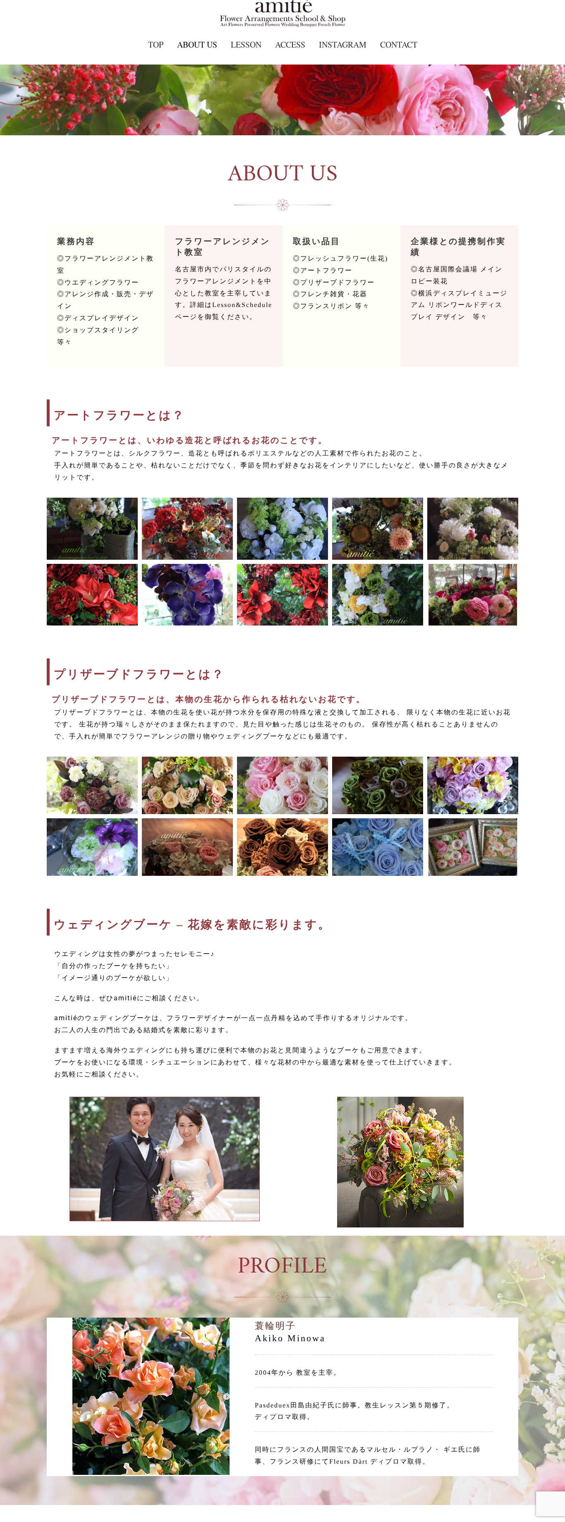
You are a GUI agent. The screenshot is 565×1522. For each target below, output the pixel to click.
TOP (155, 44)
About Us (197, 44)
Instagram (342, 44)
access (290, 44)
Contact (398, 44)
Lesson (246, 44)
